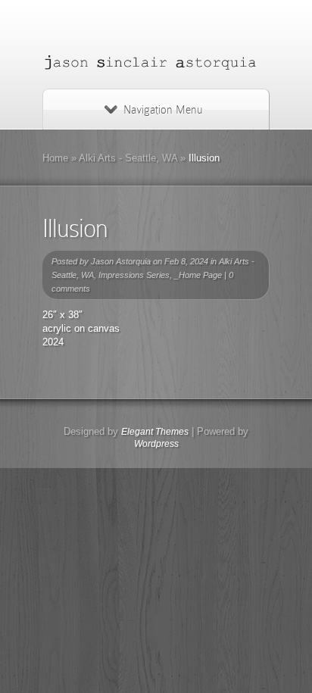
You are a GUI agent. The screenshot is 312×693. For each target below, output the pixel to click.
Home (55, 158)
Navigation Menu (162, 110)
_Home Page (198, 274)
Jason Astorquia (121, 261)
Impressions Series (134, 274)
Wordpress (156, 444)
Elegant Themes (155, 431)
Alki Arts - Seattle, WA (128, 158)
